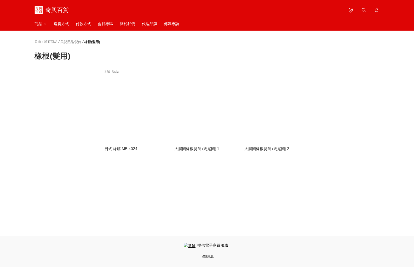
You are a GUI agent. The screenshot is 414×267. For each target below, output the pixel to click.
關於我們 (127, 24)
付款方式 (83, 24)
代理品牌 (149, 24)
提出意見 (208, 256)
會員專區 (105, 24)
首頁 (37, 42)
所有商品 (51, 42)
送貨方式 (61, 24)
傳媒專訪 (171, 24)
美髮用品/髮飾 (70, 42)
